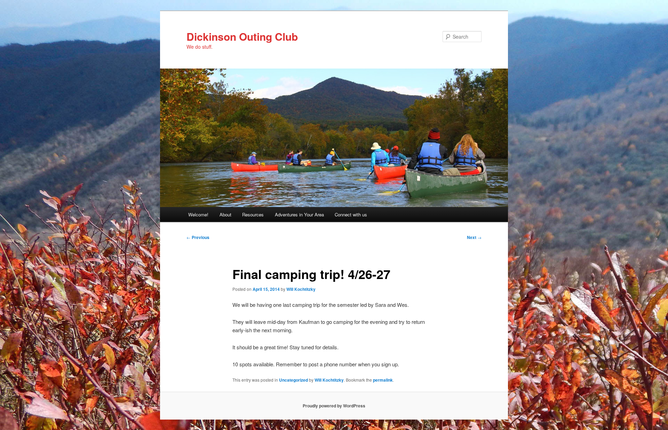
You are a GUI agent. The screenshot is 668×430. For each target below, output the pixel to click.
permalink (383, 380)
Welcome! (198, 214)
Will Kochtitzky (301, 289)
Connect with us (351, 214)
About (225, 214)
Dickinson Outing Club (242, 36)
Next (474, 237)
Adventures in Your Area (299, 214)
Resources (253, 214)
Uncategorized (293, 380)
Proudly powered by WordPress (334, 406)
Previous (197, 237)
